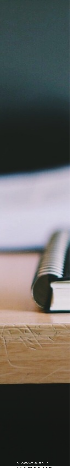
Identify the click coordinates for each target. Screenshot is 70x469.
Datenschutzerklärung (45, 467)
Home (17, 467)
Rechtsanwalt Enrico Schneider (32, 462)
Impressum (50, 467)
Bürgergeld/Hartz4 (29, 467)
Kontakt (25, 467)
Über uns (21, 467)
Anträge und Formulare (37, 467)
